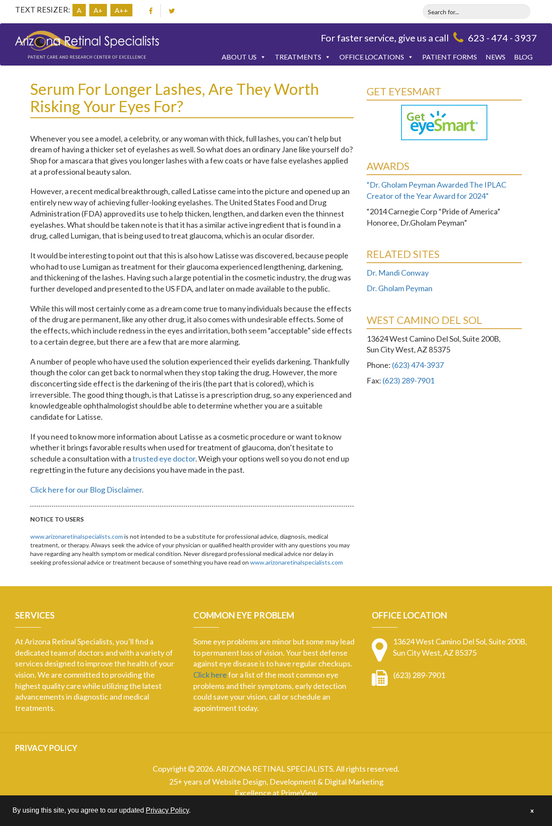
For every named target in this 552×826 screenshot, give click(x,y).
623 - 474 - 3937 (502, 38)
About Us (239, 57)
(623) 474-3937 (418, 365)
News (495, 57)
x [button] (532, 810)
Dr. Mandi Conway (398, 272)
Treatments (298, 57)
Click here (210, 674)
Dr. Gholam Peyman (400, 288)
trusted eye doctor (163, 458)
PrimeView (299, 793)
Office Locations (371, 57)
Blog (523, 57)
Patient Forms (449, 57)
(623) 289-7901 (408, 380)
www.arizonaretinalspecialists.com (76, 536)
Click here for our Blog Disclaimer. (87, 489)
